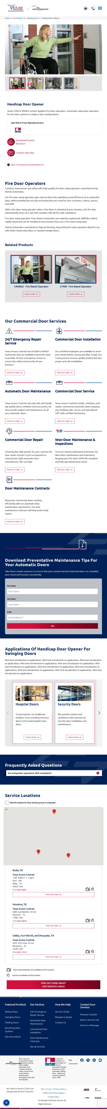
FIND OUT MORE (52, 894)
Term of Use (46, 1089)
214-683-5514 (20, 952)
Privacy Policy (59, 1089)
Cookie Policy (53, 1097)
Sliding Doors (11, 1011)
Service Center (62, 1011)
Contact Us (60, 1022)
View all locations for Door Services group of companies (32, 803)
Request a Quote (63, 1017)
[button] (38, 852)
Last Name (11, 599)
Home (7, 18)
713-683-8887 (20, 889)
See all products (13, 1036)
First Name (11, 586)
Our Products (18, 18)
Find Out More (13, 373)
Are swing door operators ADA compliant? (30, 773)
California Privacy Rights (53, 1093)
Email (9, 612)
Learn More (30, 294)
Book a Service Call (89, 1020)
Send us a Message (89, 1025)
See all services (37, 1046)
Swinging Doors (32, 18)
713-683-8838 (20, 921)
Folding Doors (12, 1022)
